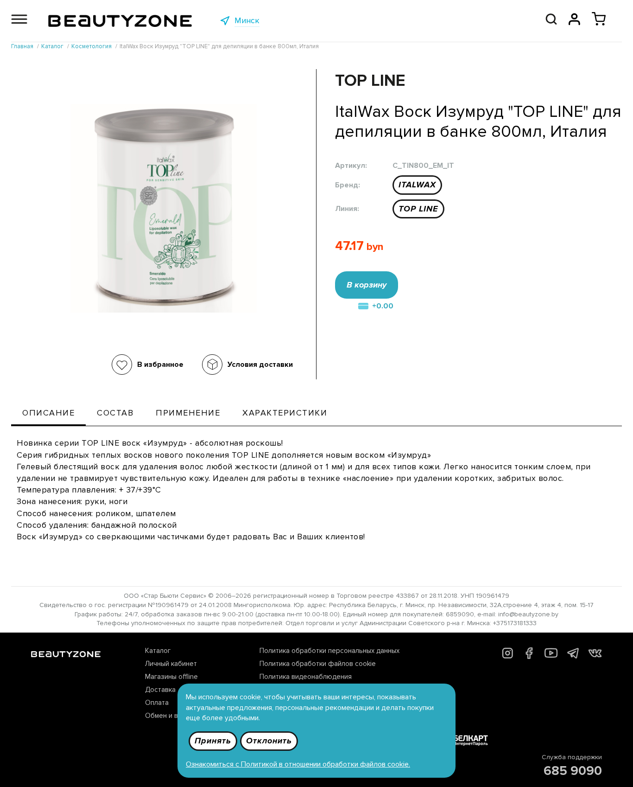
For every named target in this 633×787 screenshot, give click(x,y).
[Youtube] (551, 657)
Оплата (157, 702)
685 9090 (573, 771)
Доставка (160, 689)
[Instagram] (507, 656)
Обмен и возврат (173, 715)
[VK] (595, 655)
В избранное (160, 364)
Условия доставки (260, 364)
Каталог (158, 650)
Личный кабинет (171, 663)
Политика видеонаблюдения (306, 676)
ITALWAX (417, 184)
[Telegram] (573, 656)
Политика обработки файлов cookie (318, 663)
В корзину (366, 285)
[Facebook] (529, 657)
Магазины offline (171, 676)
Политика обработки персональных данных (329, 650)
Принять (213, 741)
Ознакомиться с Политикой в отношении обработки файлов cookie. (298, 764)
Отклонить (269, 741)
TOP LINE (418, 209)
